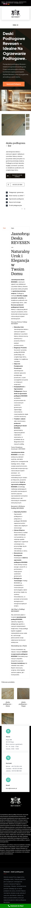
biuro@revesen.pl (18, 3)
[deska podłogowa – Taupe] (23, 689)
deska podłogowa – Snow (7, 704)
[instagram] (24, 208)
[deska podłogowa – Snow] (8, 689)
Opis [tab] (4, 228)
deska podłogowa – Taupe (23, 704)
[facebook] (22, 208)
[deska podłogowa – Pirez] (8, 714)
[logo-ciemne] (15, 9)
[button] (15, 192)
